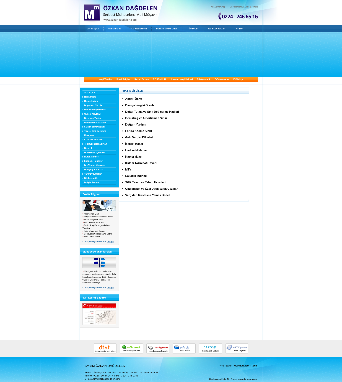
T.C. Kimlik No (160, 79)
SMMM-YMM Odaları (94, 127)
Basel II (88, 148)
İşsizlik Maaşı (134, 143)
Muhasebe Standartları (95, 122)
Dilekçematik (203, 79)
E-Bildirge (238, 79)
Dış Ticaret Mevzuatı (94, 165)
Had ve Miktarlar (136, 150)
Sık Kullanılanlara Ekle (239, 7)
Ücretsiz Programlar (94, 152)
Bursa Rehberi (91, 157)
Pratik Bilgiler (123, 79)
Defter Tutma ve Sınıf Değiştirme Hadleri (152, 111)
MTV (128, 169)
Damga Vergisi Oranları (140, 105)
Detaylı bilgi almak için (99, 241)
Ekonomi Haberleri (93, 161)
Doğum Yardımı (135, 124)
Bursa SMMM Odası (167, 28)
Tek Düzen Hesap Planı (95, 144)
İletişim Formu (91, 182)
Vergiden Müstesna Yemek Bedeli (147, 195)
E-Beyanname (222, 79)
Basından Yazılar (92, 118)
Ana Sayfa (93, 28)
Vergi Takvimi (105, 79)
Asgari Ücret (133, 98)
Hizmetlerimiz (139, 28)
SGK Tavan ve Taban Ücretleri (145, 182)
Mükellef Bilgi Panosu (95, 109)
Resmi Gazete (141, 79)
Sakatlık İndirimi (136, 175)
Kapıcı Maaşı (133, 156)
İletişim (255, 7)
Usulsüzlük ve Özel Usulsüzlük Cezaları (151, 188)
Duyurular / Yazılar (93, 105)
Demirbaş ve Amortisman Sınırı (146, 118)
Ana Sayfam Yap (218, 7)
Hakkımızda (114, 28)
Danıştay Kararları (93, 169)
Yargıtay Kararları (93, 174)
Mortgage (89, 135)
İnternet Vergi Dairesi (182, 79)
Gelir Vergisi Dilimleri (139, 137)
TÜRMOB (192, 28)
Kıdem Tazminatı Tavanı (141, 163)
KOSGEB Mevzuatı (93, 139)
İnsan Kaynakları (216, 28)
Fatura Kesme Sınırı (138, 131)
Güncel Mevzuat (92, 114)
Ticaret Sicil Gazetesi (95, 131)
